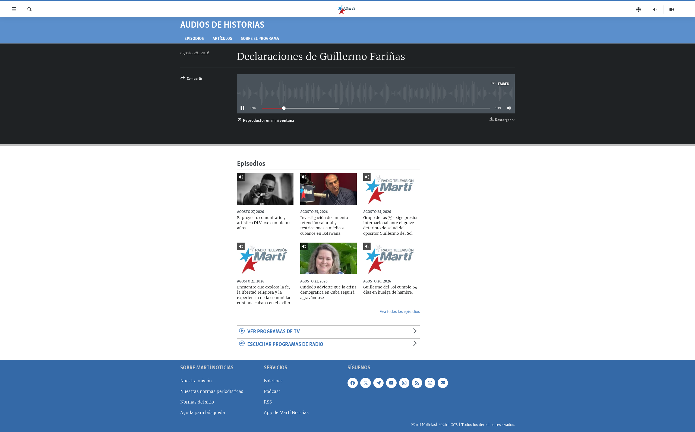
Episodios (194, 39)
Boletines (273, 380)
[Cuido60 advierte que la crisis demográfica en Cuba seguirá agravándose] (328, 258)
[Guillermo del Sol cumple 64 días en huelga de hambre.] (391, 258)
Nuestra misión (196, 380)
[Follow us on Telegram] (378, 383)
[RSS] (417, 383)
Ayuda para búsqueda (202, 412)
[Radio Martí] (655, 9)
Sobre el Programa (260, 39)
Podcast (272, 391)
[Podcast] (638, 9)
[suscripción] (443, 383)
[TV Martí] (672, 9)
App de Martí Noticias (286, 412)
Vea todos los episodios (400, 311)
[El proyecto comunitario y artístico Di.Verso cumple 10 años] (265, 189)
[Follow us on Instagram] (404, 383)
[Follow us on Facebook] (353, 383)
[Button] (191, 79)
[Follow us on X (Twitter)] (365, 383)
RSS (268, 402)
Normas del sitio (197, 402)
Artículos (222, 39)
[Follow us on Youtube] (391, 383)
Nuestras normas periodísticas (211, 391)
